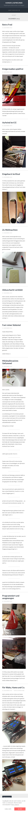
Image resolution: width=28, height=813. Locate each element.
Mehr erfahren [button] (15, 804)
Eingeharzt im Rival (11, 174)
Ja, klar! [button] (20, 809)
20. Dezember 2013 (7, 690)
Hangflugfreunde (14, 3)
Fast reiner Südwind (11, 325)
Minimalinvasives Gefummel (10, 362)
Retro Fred (7, 24)
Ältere (7, 797)
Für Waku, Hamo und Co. (13, 687)
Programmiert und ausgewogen (10, 596)
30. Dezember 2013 (7, 27)
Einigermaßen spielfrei (12, 69)
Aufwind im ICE (9, 122)
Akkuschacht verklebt (12, 290)
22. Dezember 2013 (7, 366)
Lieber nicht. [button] (8, 809)
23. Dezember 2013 (7, 293)
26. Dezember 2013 (7, 125)
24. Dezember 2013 (7, 177)
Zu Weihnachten (10, 230)
